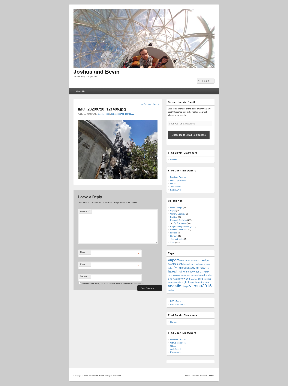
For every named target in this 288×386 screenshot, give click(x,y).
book (181, 260)
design (205, 260)
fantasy (170, 268)
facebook (207, 264)
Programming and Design (181, 226)
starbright (182, 282)
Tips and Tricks (177, 239)
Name (82, 252)
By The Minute (180, 223)
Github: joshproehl (178, 180)
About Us (80, 91)
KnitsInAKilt (175, 189)
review (181, 278)
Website (83, 276)
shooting (207, 278)
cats (186, 261)
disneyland (193, 263)
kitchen (206, 271)
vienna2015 (200, 285)
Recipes (173, 232)
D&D (198, 260)
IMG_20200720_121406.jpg (122, 114)
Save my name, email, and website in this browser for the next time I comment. (113, 283)
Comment (85, 211)
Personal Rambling (178, 220)
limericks (176, 275)
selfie (200, 278)
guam (196, 267)
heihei (182, 271)
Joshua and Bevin (97, 71)
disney (185, 264)
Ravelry (173, 159)
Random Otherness (178, 229)
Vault (172, 242)
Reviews (174, 235)
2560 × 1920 (103, 114)
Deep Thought (176, 207)
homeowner (192, 271)
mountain (190, 275)
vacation (176, 285)
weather (171, 290)
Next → (156, 104)
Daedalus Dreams (178, 177)
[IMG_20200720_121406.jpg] (118, 178)
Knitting (173, 216)
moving (197, 275)
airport (173, 259)
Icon (201, 272)
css (189, 261)
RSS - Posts (175, 301)
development (175, 263)
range (175, 278)
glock (189, 267)
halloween (204, 267)
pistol (170, 278)
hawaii (172, 271)
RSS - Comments (178, 304)
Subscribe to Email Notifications (189, 134)
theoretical (199, 282)
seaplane (194, 279)
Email (82, 264)
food (184, 267)
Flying (173, 210)
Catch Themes (208, 375)
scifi (188, 278)
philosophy (206, 275)
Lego (170, 275)
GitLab (173, 183)
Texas (191, 282)
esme (201, 264)
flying (177, 267)
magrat (183, 275)
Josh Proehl (175, 186)
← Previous (146, 104)
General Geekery (177, 213)
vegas (186, 287)
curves (193, 261)
